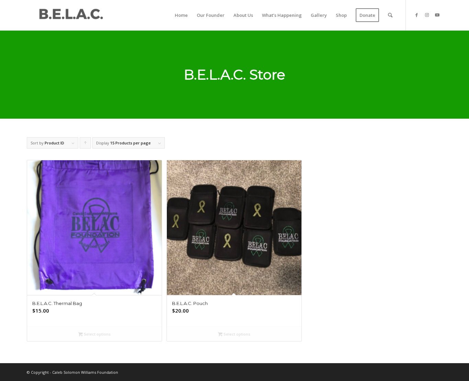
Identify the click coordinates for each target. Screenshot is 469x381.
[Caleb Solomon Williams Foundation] (71, 15)
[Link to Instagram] (427, 15)
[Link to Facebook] (416, 15)
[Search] (390, 15)
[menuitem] (181, 15)
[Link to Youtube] (437, 15)
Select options (97, 334)
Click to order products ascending (85, 144)
